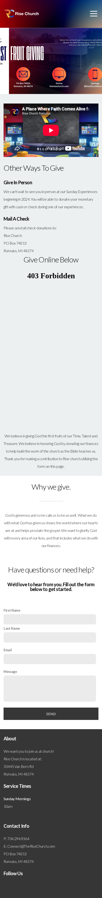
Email (8, 650)
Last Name (12, 628)
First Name (12, 610)
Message (10, 672)
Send (51, 713)
